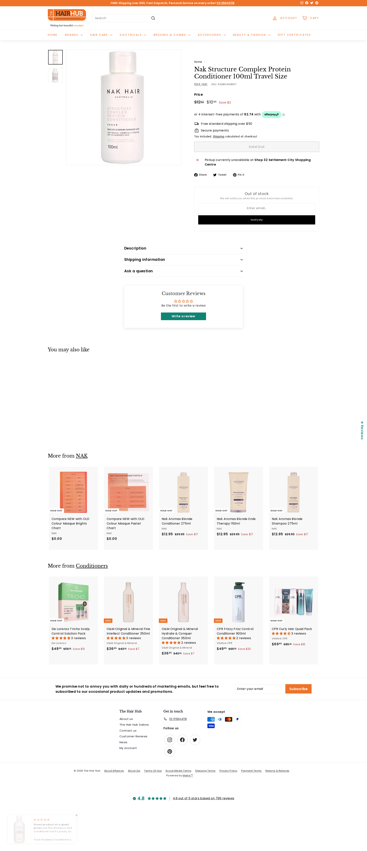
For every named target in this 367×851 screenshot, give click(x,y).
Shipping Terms (205, 771)
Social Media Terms (178, 771)
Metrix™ (188, 775)
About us (126, 719)
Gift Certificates (294, 35)
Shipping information (144, 259)
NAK (82, 456)
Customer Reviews (133, 736)
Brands (72, 35)
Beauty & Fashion (250, 35)
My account (128, 748)
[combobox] (125, 18)
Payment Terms (251, 771)
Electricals (131, 35)
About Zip (134, 771)
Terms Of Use (153, 771)
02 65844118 (225, 3)
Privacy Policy (228, 771)
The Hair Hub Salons (134, 725)
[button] (61, 638)
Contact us (127, 731)
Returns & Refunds (277, 771)
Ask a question (138, 271)
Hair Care (99, 35)
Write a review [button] (183, 316)
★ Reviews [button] (362, 430)
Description (135, 248)
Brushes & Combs (170, 35)
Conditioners (92, 566)
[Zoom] (123, 107)
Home (53, 35)
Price (198, 94)
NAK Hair (201, 84)
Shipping (218, 136)
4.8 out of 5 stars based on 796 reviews (203, 798)
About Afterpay (114, 771)
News (123, 742)
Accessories (210, 35)
